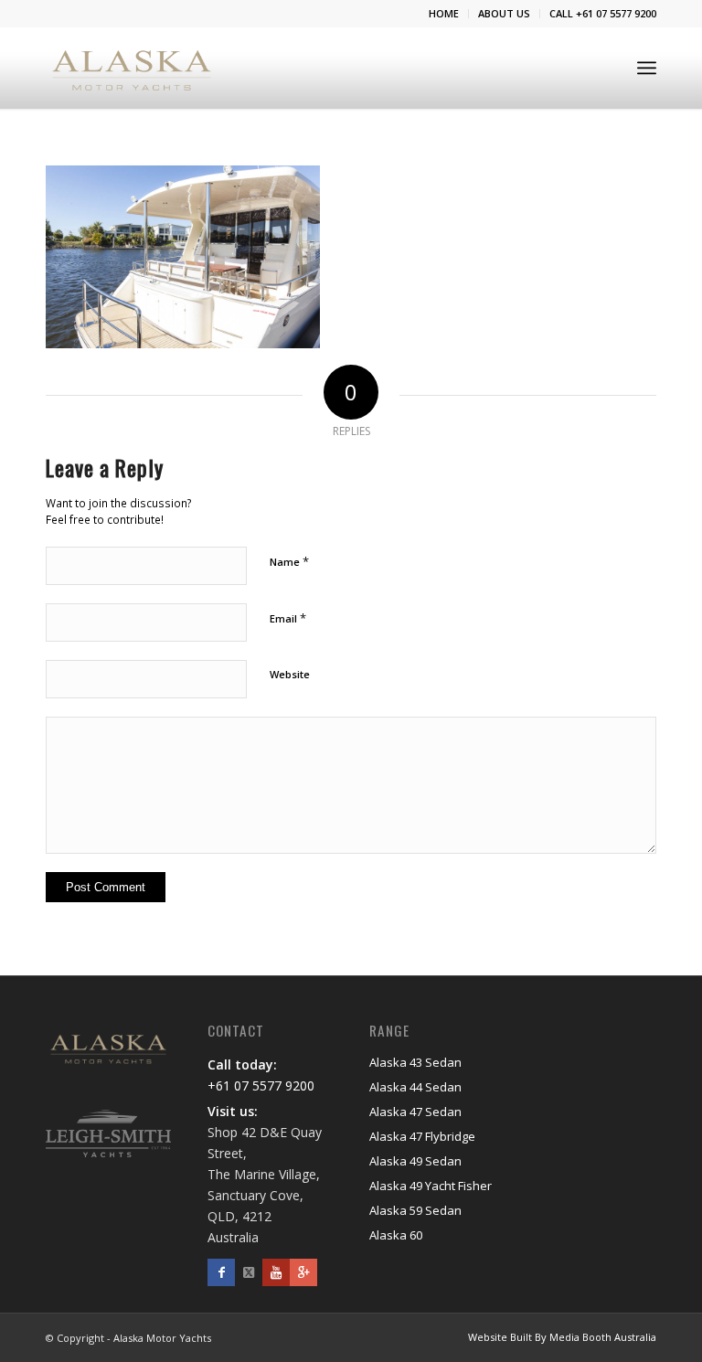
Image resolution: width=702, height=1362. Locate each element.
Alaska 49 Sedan (415, 1161)
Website (290, 674)
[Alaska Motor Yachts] (132, 68)
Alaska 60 (395, 1235)
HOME (444, 13)
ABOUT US (504, 13)
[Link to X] (248, 1272)
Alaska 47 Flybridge (422, 1136)
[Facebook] (221, 1272)
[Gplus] (303, 1272)
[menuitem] (444, 13)
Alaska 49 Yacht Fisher (430, 1185)
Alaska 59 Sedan (415, 1210)
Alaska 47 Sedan (415, 1111)
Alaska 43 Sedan (415, 1062)
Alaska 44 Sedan (415, 1087)
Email (288, 618)
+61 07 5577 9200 (260, 1085)
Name (289, 561)
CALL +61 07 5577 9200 (602, 13)
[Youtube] (276, 1272)
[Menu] (646, 67)
